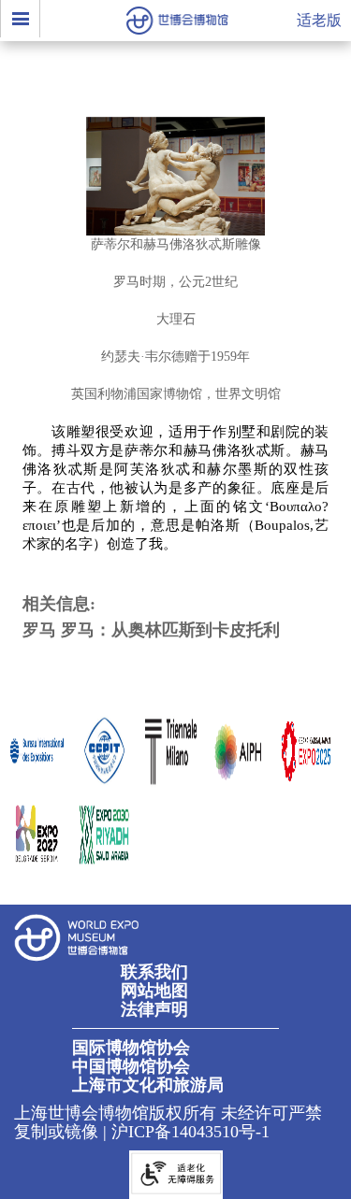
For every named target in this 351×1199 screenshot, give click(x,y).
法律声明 (154, 1009)
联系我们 (154, 972)
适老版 (319, 20)
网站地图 (154, 990)
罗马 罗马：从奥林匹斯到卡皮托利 (151, 630)
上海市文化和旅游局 (148, 1085)
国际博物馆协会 (131, 1047)
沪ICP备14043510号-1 (190, 1131)
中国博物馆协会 (131, 1066)
